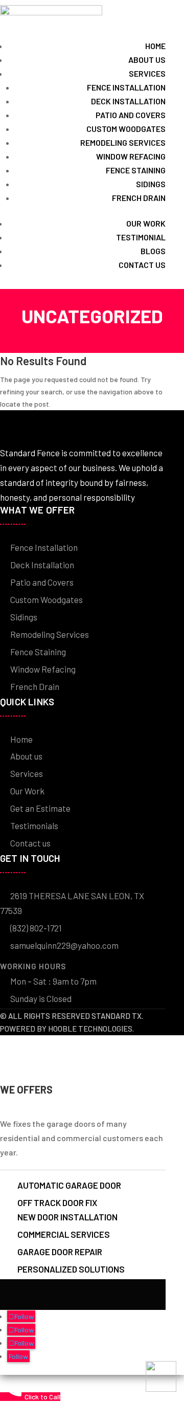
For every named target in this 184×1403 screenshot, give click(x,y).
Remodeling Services (123, 142)
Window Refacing (131, 156)
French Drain (139, 198)
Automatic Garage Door (69, 1185)
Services (147, 73)
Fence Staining (136, 170)
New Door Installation (67, 1217)
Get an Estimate (40, 808)
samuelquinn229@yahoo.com (64, 945)
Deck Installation (128, 101)
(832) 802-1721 (36, 928)
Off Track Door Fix (57, 1202)
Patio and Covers (131, 115)
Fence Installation (126, 87)
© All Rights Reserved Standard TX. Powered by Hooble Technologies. (71, 1022)
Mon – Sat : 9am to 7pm (53, 981)
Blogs (153, 251)
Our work (146, 223)
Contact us (142, 265)
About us (147, 59)
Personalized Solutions (71, 1269)
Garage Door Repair (59, 1251)
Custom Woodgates (126, 128)
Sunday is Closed (41, 998)
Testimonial (141, 237)
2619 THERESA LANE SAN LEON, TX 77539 (72, 903)
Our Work (27, 791)
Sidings (151, 184)
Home (155, 46)
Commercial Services (63, 1234)
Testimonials (34, 825)
